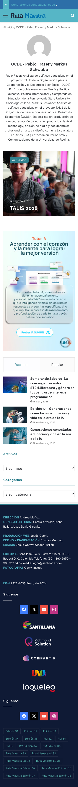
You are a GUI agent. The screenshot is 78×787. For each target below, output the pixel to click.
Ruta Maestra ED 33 (18, 760)
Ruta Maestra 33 (16, 753)
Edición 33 (49, 731)
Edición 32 (30, 731)
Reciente (21, 365)
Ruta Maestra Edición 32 (20, 768)
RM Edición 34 (28, 746)
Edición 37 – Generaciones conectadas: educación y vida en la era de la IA (50, 413)
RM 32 (48, 738)
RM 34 (62, 738)
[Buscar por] (72, 17)
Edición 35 (31, 738)
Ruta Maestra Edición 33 (56, 768)
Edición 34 (12, 738)
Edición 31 (12, 731)
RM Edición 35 (51, 746)
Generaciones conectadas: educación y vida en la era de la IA (51, 434)
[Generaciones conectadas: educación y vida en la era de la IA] (15, 435)
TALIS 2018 (23, 208)
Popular (57, 365)
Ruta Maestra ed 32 (44, 753)
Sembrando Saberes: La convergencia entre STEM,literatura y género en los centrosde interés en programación (52, 388)
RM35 (9, 746)
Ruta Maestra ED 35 (48, 760)
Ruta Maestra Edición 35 (56, 775)
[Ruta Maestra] (28, 15)
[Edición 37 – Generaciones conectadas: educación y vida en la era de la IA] (15, 415)
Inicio (10, 27)
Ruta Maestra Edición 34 (21, 775)
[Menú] (5, 17)
